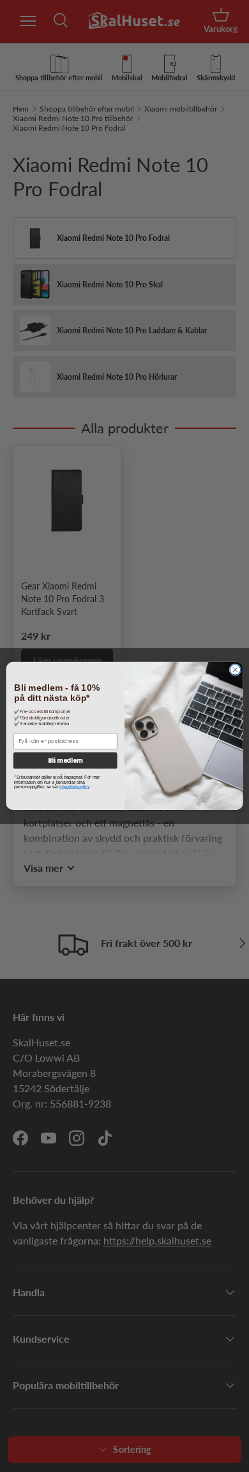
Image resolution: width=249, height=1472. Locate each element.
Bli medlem (65, 760)
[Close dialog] (235, 670)
